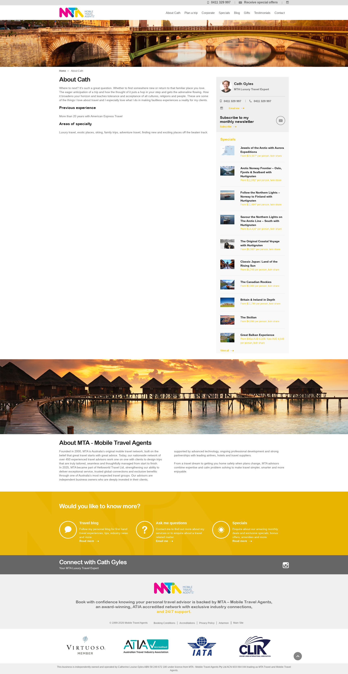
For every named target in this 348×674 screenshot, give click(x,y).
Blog (237, 12)
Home (62, 70)
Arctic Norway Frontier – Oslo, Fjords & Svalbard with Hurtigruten (261, 172)
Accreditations (187, 623)
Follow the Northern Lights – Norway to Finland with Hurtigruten (260, 196)
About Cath (173, 12)
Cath (76, 12)
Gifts (247, 12)
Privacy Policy (206, 623)
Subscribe (226, 126)
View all (224, 350)
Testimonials (262, 12)
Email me (234, 108)
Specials (224, 12)
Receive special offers (261, 2)
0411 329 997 (221, 2)
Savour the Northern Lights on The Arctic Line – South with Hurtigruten (261, 221)
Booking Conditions (164, 623)
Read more (86, 541)
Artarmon (224, 623)
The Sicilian (248, 317)
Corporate (208, 12)
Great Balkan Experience (257, 334)
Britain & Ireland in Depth (257, 299)
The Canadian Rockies (255, 282)
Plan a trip (191, 12)
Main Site (238, 622)
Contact (279, 12)
